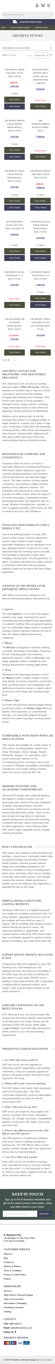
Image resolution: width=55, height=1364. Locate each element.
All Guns (8, 1291)
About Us (8, 1254)
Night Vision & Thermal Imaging (18, 1295)
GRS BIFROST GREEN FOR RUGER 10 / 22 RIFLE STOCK (40, 275)
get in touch (11, 1028)
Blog (6, 1258)
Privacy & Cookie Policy (15, 1274)
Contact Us (9, 1262)
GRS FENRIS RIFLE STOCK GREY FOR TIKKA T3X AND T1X (14, 225)
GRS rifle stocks (30, 387)
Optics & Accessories (14, 1299)
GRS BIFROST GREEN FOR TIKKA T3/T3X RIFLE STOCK (14, 73)
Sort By (29, 56)
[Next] (14, 360)
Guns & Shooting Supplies (20, 28)
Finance (7, 1279)
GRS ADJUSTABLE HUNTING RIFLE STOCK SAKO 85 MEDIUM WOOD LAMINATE (40, 76)
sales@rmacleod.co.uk (21, 1328)
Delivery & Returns (12, 1266)
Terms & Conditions (13, 1270)
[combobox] (27, 15)
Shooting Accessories (14, 1307)
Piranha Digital (45, 1360)
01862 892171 (15, 1323)
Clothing (7, 1311)
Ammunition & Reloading (15, 1303)
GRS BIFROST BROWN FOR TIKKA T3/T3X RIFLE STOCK (40, 174)
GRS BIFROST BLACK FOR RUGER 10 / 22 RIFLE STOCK (14, 275)
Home (3, 28)
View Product (14, 99)
